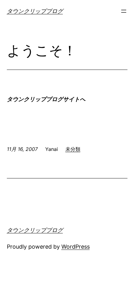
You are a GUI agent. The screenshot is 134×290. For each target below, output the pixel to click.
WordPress (75, 246)
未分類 (72, 149)
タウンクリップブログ (35, 11)
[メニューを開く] (123, 11)
